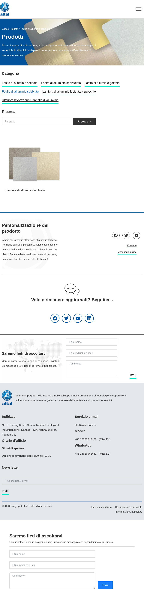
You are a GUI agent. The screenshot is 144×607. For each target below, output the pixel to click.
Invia (133, 374)
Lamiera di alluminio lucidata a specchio (69, 91)
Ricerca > (84, 121)
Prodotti (14, 28)
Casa (5, 28)
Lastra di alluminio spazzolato (61, 83)
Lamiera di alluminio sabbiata (25, 190)
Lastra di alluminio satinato (20, 83)
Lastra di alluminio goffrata (102, 83)
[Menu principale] (138, 9)
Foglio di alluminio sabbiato (20, 91)
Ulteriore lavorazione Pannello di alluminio (30, 100)
